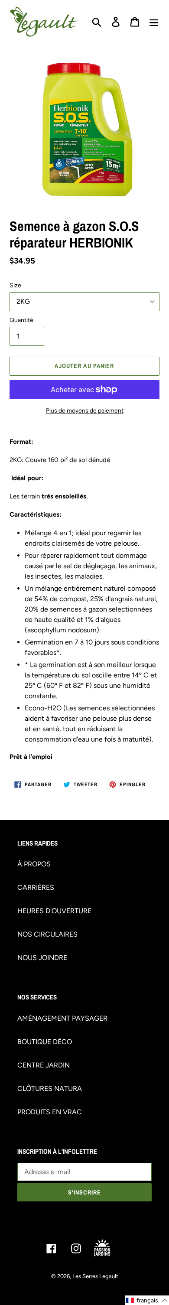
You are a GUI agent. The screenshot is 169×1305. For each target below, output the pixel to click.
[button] (147, 1300)
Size (15, 285)
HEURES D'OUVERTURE (54, 911)
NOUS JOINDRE (42, 958)
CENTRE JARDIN (43, 1065)
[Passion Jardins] (109, 1248)
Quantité (21, 320)
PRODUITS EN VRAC (49, 1112)
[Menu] (153, 22)
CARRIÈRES (35, 887)
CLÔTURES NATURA (49, 1088)
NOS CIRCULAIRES (47, 934)
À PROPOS (34, 864)
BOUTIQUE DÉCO (44, 1042)
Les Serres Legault (95, 1276)
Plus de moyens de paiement (85, 410)
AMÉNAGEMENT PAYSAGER (62, 1018)
